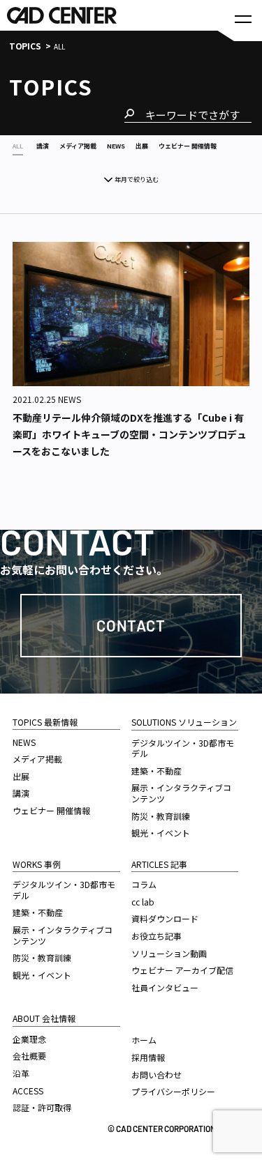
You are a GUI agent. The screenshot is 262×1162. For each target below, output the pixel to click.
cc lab (142, 902)
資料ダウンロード (164, 918)
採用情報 (148, 1057)
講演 (21, 793)
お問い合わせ (156, 1074)
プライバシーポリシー (173, 1091)
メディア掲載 (37, 759)
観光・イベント (42, 975)
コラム (144, 884)
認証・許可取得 (42, 1107)
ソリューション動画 (169, 953)
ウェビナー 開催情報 (51, 810)
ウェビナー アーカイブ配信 (182, 970)
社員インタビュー (164, 987)
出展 (21, 776)
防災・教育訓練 (42, 957)
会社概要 (29, 1056)
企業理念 (29, 1039)
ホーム (144, 1040)
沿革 (21, 1073)
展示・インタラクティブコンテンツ (62, 935)
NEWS (24, 742)
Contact (131, 625)
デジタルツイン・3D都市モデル (64, 889)
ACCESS (28, 1090)
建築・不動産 (38, 912)
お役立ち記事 (156, 936)
